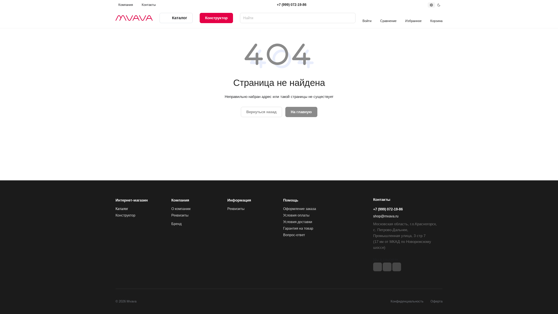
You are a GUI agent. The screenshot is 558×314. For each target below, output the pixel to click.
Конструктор (216, 18)
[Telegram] (387, 267)
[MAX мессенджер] (396, 267)
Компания (180, 200)
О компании (181, 209)
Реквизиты (180, 215)
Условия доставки (297, 222)
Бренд (176, 224)
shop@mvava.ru (385, 216)
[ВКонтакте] (377, 267)
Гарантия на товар (298, 228)
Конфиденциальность (407, 301)
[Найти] (350, 18)
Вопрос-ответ (294, 235)
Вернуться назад (261, 112)
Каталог (122, 209)
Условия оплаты (296, 215)
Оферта (436, 301)
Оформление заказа (299, 209)
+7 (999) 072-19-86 (291, 5)
